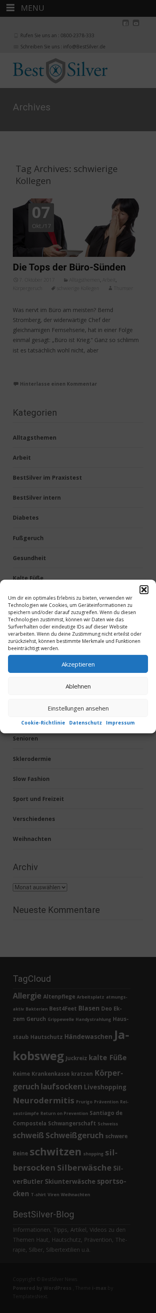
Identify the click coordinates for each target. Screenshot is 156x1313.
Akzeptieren (78, 664)
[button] (144, 590)
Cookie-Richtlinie (43, 722)
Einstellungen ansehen (78, 708)
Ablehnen (78, 686)
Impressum (120, 722)
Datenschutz (85, 722)
